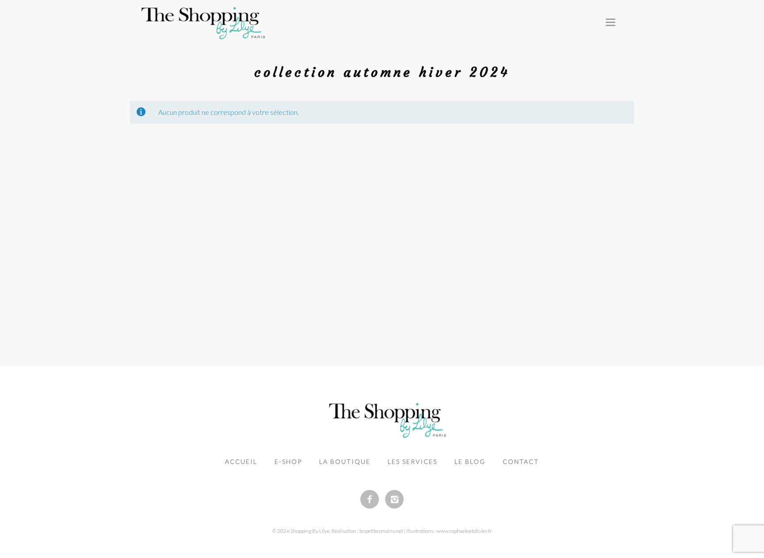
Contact (521, 461)
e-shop (288, 461)
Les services (412, 461)
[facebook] (369, 499)
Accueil (241, 461)
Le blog (470, 461)
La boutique (345, 461)
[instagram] (394, 499)
